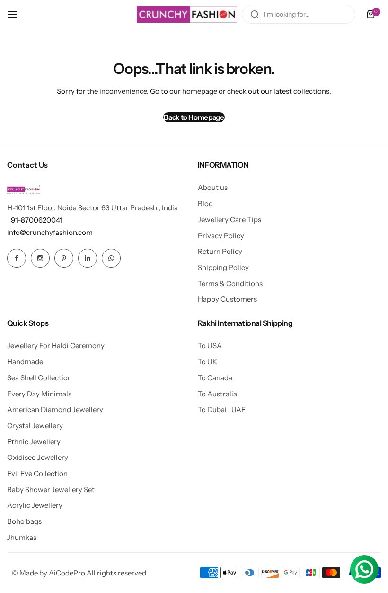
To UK (207, 361)
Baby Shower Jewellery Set (51, 489)
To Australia (217, 393)
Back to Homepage (194, 117)
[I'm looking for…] (254, 14)
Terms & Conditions (230, 283)
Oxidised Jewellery (37, 457)
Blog (205, 203)
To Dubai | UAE (222, 409)
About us (213, 187)
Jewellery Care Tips (229, 219)
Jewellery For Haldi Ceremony (56, 345)
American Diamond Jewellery (55, 409)
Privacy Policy (221, 235)
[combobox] (298, 14)
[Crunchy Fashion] (187, 14)
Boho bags (24, 521)
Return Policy (220, 251)
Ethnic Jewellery (34, 441)
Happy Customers (227, 299)
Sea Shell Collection (39, 377)
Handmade (25, 361)
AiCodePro (68, 572)
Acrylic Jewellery (34, 505)
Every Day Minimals (39, 393)
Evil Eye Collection (37, 473)
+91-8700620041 (34, 220)
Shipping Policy (223, 267)
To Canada (215, 377)
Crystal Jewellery (35, 425)
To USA (210, 345)
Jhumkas (21, 537)
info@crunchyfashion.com (50, 232)
